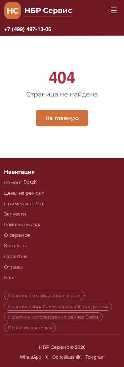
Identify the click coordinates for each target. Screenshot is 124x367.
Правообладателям (30, 327)
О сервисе (17, 234)
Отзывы (13, 266)
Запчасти (15, 213)
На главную (62, 118)
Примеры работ (24, 203)
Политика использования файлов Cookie (53, 317)
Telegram (94, 356)
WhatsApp (30, 356)
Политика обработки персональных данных (58, 306)
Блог (10, 277)
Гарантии (15, 255)
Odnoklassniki (66, 356)
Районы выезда (23, 223)
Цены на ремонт (24, 192)
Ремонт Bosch (20, 181)
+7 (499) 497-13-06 (27, 29)
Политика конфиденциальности (44, 295)
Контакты (15, 245)
